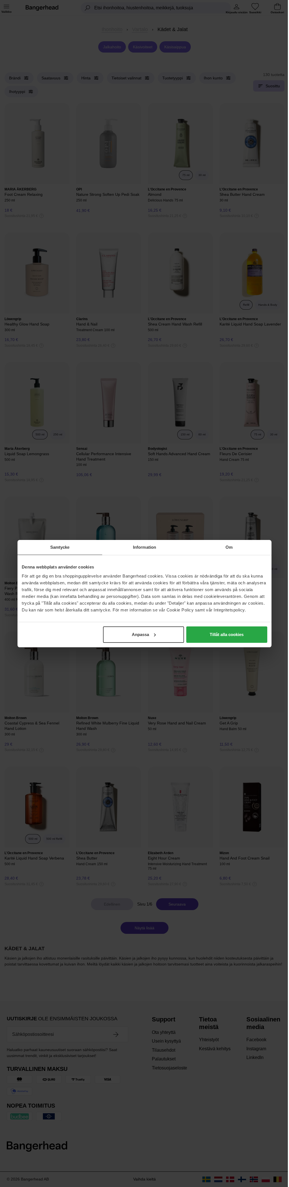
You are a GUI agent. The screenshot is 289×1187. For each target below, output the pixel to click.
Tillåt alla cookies (227, 634)
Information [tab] (144, 547)
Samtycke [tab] (60, 547)
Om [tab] (229, 547)
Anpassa (140, 634)
